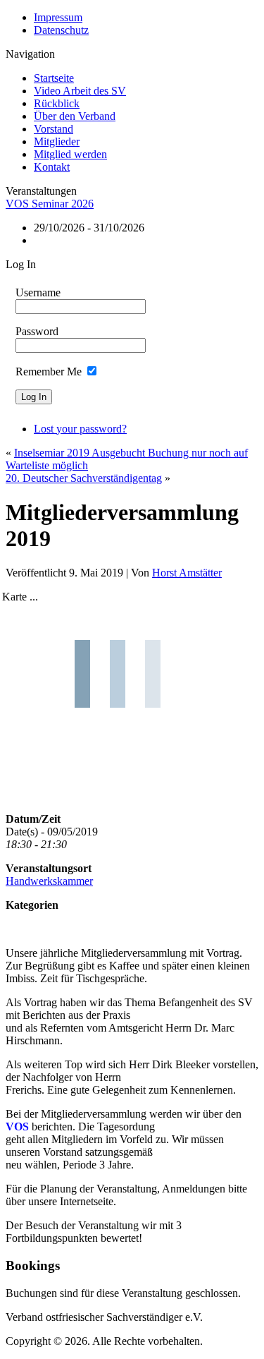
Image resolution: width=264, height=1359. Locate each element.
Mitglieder (57, 141)
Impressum (58, 17)
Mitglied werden (70, 154)
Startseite (54, 78)
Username (38, 292)
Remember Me (48, 372)
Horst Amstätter (187, 573)
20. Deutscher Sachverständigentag (84, 478)
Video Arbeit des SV (80, 91)
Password (36, 331)
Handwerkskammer (49, 881)
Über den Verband (74, 116)
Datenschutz (61, 30)
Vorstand (53, 129)
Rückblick (57, 103)
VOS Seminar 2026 (50, 204)
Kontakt (52, 167)
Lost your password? (80, 429)
